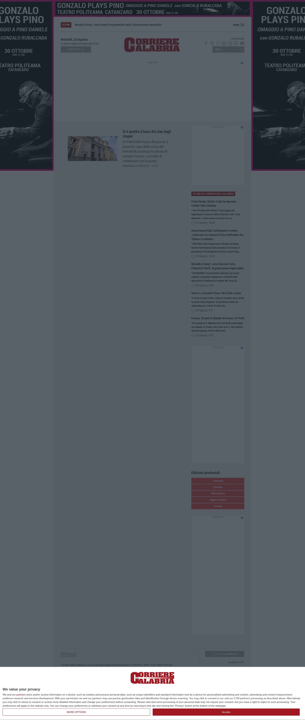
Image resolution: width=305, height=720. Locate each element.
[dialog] (152, 693)
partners (21, 694)
